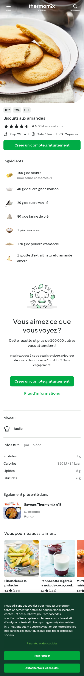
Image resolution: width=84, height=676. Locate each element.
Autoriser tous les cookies (42, 668)
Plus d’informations (42, 393)
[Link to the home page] (42, 7)
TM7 (7, 109)
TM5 (26, 109)
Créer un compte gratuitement (42, 145)
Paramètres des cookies (42, 643)
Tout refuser (42, 655)
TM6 (17, 109)
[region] (42, 634)
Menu (9, 10)
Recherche (75, 10)
